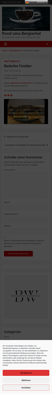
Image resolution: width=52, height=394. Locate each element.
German (33, 2)
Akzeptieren (26, 373)
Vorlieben (26, 387)
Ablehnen (26, 380)
